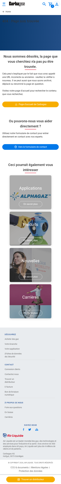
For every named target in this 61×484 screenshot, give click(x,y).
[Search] (44, 4)
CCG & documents (19, 467)
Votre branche (11, 344)
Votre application (12, 349)
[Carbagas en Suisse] (17, 4)
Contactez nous (12, 374)
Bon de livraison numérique (12, 393)
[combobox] (44, 4)
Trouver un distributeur (10, 380)
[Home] (13, 435)
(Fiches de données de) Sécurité (13, 355)
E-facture (9, 387)
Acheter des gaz (12, 339)
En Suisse (9, 412)
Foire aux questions (13, 407)
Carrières (9, 417)
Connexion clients (12, 369)
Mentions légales (39, 467)
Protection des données (30, 471)
